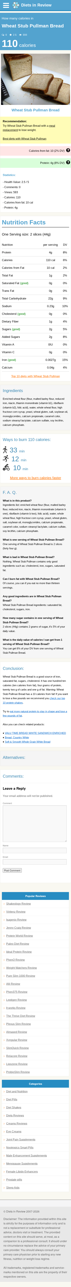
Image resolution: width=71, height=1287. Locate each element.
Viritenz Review (16, 911)
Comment (7, 803)
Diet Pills (11, 1099)
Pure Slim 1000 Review (20, 975)
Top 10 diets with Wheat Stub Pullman (35, 376)
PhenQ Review (15, 959)
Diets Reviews (15, 1115)
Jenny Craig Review (18, 927)
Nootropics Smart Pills (19, 1147)
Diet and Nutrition (17, 1091)
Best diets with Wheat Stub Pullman (24, 138)
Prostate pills (14, 1179)
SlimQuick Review (17, 1048)
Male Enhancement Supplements (26, 1155)
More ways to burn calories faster (35, 478)
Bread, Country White (17, 737)
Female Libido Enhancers (22, 1171)
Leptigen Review (16, 999)
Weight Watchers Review (21, 967)
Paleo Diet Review (17, 943)
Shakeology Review (18, 903)
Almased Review (16, 1032)
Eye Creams (13, 1131)
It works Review (16, 1007)
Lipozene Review (17, 1064)
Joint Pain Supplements (20, 1139)
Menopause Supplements (22, 1163)
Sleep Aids (12, 1187)
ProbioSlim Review (18, 1072)
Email (5, 856)
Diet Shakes (13, 1107)
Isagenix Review (16, 919)
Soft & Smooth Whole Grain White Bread (27, 741)
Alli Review (13, 983)
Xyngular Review (16, 1040)
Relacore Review (16, 1056)
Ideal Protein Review (19, 951)
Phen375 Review (16, 991)
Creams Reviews (16, 1123)
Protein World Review (19, 935)
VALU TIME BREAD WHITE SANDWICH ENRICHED (35, 733)
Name (5, 845)
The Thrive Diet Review (20, 1015)
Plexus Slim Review (18, 1024)
